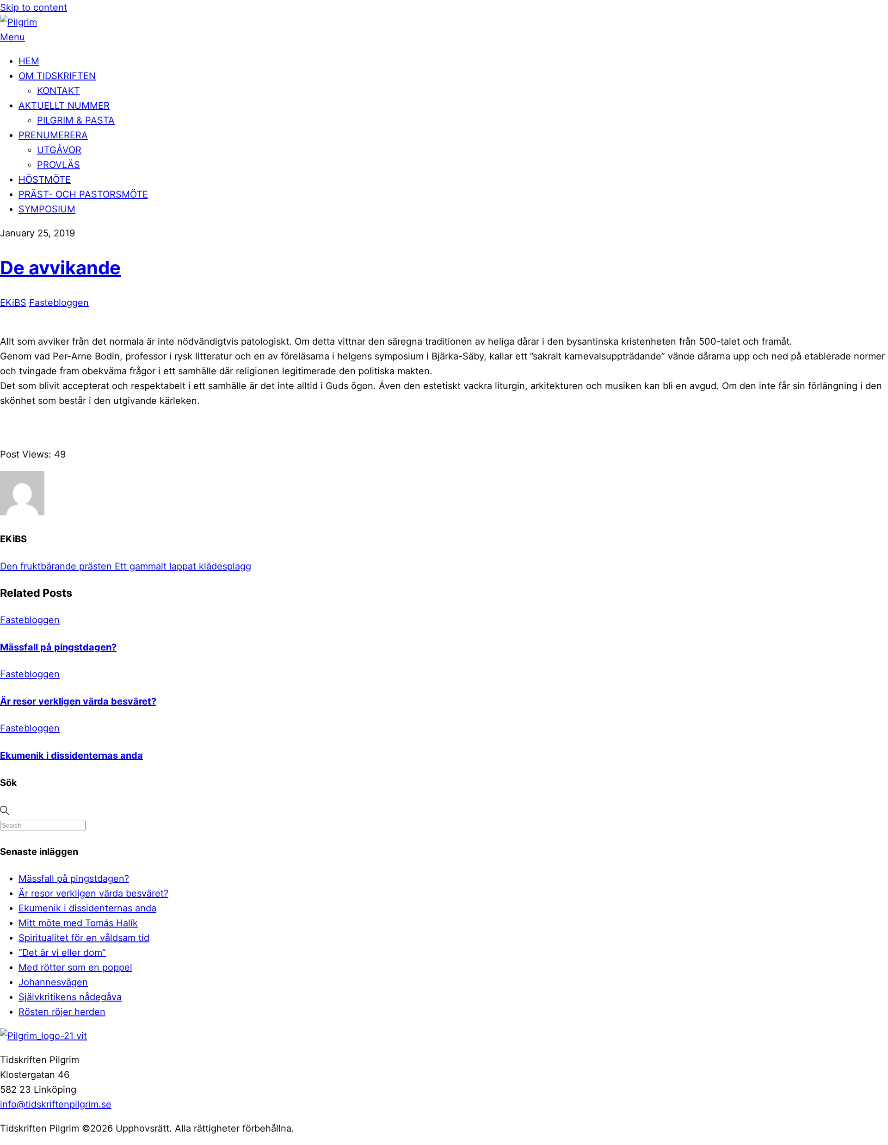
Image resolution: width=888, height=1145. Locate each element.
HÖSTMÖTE (44, 179)
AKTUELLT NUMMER (64, 105)
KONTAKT (58, 90)
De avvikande (60, 267)
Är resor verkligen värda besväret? (78, 701)
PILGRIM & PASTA (76, 120)
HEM (28, 61)
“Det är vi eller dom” (62, 952)
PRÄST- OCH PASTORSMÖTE (83, 194)
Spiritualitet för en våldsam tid (83, 937)
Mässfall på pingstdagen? (58, 647)
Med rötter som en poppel (75, 967)
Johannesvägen (53, 982)
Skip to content (33, 7)
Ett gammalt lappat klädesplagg (181, 566)
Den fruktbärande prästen (56, 566)
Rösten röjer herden (61, 1011)
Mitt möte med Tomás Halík (78, 922)
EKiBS (13, 302)
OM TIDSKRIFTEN (57, 75)
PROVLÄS (58, 164)
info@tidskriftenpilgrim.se (55, 1104)
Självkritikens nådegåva (70, 997)
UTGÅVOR (59, 149)
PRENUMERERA (53, 135)
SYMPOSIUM (46, 209)
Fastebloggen (59, 302)
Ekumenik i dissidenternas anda (71, 755)
